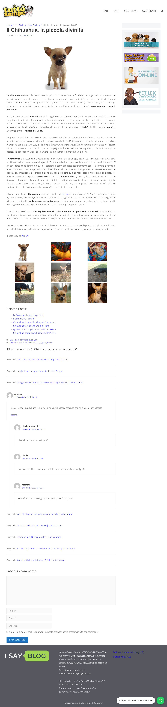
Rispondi (14, 415)
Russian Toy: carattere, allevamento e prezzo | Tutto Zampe (45, 548)
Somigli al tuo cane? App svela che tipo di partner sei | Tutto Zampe (49, 382)
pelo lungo (37, 342)
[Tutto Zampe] (17, 10)
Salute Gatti (149, 11)
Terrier (65, 193)
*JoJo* (25, 235)
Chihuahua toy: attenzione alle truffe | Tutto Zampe (41, 359)
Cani (106, 11)
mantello (28, 342)
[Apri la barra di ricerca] (162, 11)
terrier (49, 342)
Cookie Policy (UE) (122, 656)
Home (10, 25)
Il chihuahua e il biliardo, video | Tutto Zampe (38, 536)
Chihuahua (14, 342)
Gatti (116, 11)
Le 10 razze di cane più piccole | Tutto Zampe (38, 525)
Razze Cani (33, 340)
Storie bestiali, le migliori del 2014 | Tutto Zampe (40, 559)
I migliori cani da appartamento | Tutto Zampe (39, 371)
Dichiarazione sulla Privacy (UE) (128, 652)
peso (44, 342)
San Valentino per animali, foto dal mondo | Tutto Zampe (44, 513)
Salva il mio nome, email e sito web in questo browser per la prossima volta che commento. (54, 631)
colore (21, 342)
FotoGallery (20, 25)
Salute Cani (130, 11)
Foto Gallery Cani (36, 25)
